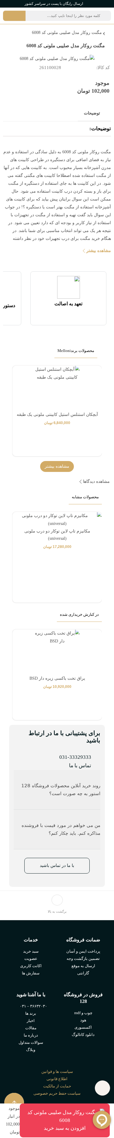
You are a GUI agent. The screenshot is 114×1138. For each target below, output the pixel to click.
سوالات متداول (31, 1042)
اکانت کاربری (31, 966)
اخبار (31, 1020)
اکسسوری (83, 1027)
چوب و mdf (83, 1012)
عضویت (30, 958)
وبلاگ (30, 1049)
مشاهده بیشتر (98, 250)
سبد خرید (31, 951)
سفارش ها (31, 973)
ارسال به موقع (83, 966)
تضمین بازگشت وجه (83, 958)
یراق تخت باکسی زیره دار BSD (57, 678)
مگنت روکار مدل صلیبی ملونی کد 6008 (67, 32)
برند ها (30, 1013)
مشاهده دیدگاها (96, 481)
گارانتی (83, 973)
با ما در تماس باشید (57, 865)
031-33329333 (75, 757)
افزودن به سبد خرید (65, 1128)
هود (83, 1020)
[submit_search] (14, 16)
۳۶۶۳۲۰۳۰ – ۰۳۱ (33, 1006)
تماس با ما (80, 765)
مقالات (30, 1028)
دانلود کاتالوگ (83, 1034)
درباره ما (31, 1035)
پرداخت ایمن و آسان (83, 951)
